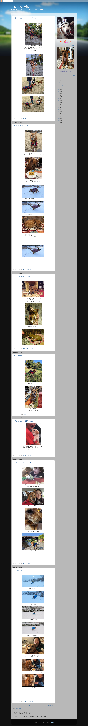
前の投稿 (50, 705)
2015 (59, 107)
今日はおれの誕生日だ (19, 570)
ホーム (31, 705)
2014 (59, 109)
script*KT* (73, 45)
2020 (59, 98)
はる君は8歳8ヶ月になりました (22, 355)
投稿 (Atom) (18, 708)
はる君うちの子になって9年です (22, 276)
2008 (59, 120)
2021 (59, 96)
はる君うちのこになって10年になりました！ (25, 18)
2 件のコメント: (30, 455)
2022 (59, 95)
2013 (59, 111)
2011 (59, 114)
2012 (59, 113)
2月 (60, 87)
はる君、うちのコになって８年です (23, 462)
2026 (59, 80)
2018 (59, 102)
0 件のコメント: (30, 118)
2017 (59, 104)
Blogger (52, 722)
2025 (59, 89)
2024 (59, 91)
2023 (59, 93)
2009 (59, 118)
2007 (59, 122)
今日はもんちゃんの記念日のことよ (23, 421)
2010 (59, 116)
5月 (60, 82)
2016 (59, 105)
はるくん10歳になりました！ (21, 125)
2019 (59, 100)
